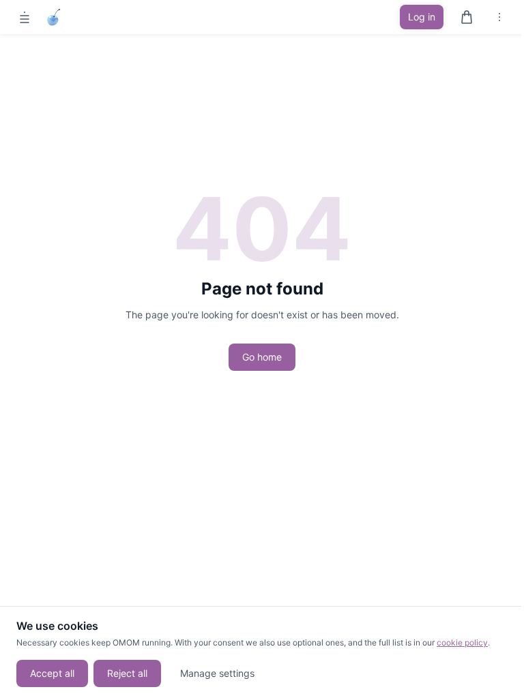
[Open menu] (24, 17)
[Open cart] (466, 17)
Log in (421, 16)
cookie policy (462, 642)
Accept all (52, 673)
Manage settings (217, 673)
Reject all (127, 673)
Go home (262, 357)
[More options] (499, 17)
